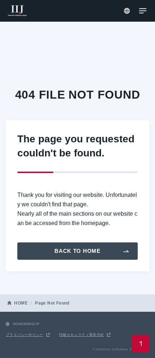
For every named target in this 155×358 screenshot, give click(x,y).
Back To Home (77, 251)
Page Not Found (52, 303)
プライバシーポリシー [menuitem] (24, 335)
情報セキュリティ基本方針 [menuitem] (81, 335)
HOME (21, 303)
